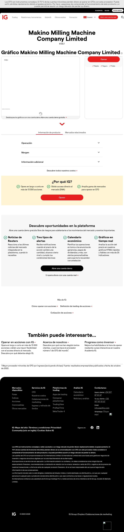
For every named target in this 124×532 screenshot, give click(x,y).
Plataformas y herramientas (31, 17)
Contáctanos (100, 388)
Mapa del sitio (21, 427)
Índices (15, 398)
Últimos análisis (60, 17)
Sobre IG (48, 17)
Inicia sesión (117, 10)
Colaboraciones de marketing (99, 514)
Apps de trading (60, 394)
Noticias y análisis (81, 398)
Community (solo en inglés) (24, 430)
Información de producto (49, 132)
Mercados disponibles (17, 389)
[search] (122, 17)
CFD (34, 392)
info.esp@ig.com (102, 408)
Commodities (18, 405)
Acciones (16, 401)
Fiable (113, 66)
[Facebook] (92, 427)
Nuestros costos (39, 395)
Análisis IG (78, 388)
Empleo (81, 514)
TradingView (58, 404)
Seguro (105, 66)
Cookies (41, 430)
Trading (14, 17)
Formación (73, 17)
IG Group (73, 514)
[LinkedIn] (97, 427)
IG (13, 427)
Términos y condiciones (39, 427)
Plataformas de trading (60, 389)
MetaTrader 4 (59, 411)
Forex (14, 394)
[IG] (5, 17)
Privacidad (56, 427)
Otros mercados (19, 408)
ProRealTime (58, 408)
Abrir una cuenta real (108, 17)
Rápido (96, 66)
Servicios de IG (38, 388)
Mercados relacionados (75, 132)
